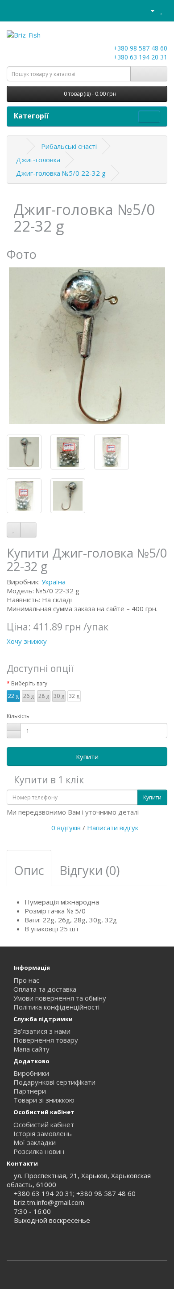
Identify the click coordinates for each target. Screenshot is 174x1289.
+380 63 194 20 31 (139, 57)
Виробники (31, 1073)
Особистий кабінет (43, 1124)
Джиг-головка (38, 159)
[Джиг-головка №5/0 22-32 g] (87, 346)
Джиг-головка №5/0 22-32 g (61, 173)
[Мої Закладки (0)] (162, 10)
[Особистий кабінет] (148, 10)
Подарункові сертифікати (54, 1082)
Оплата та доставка (44, 989)
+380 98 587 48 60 (139, 48)
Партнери (29, 1090)
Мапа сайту (31, 1048)
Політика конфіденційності (56, 1006)
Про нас (26, 980)
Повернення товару (45, 1039)
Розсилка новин (38, 1151)
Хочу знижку (27, 641)
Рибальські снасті (69, 146)
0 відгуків (66, 827)
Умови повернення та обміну (59, 997)
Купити (87, 756)
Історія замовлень (42, 1133)
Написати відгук (112, 827)
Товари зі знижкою (44, 1099)
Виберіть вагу (29, 683)
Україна (53, 581)
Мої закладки (34, 1142)
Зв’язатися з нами (41, 1031)
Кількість (18, 716)
